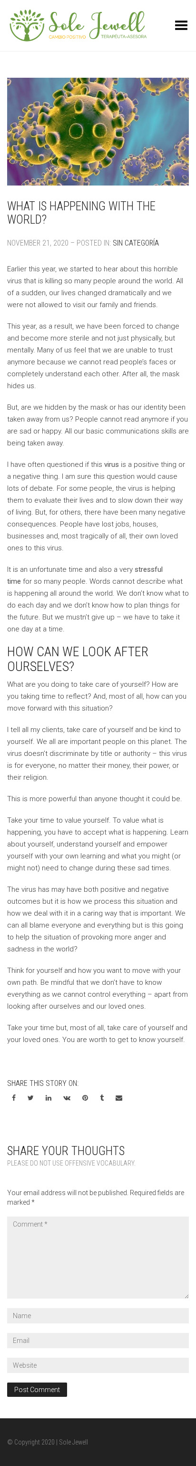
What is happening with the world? (81, 213)
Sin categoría (136, 243)
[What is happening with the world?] (98, 132)
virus (111, 464)
